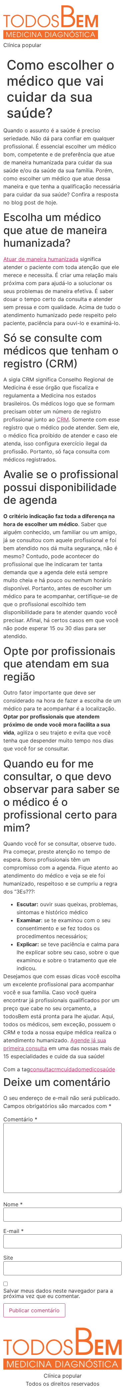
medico (90, 1069)
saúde (107, 1069)
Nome (13, 1204)
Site (8, 1257)
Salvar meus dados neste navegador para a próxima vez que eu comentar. (58, 1293)
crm (56, 1069)
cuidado (71, 1069)
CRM (63, 419)
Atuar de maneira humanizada (40, 259)
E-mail (13, 1231)
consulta (40, 1069)
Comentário (20, 1119)
